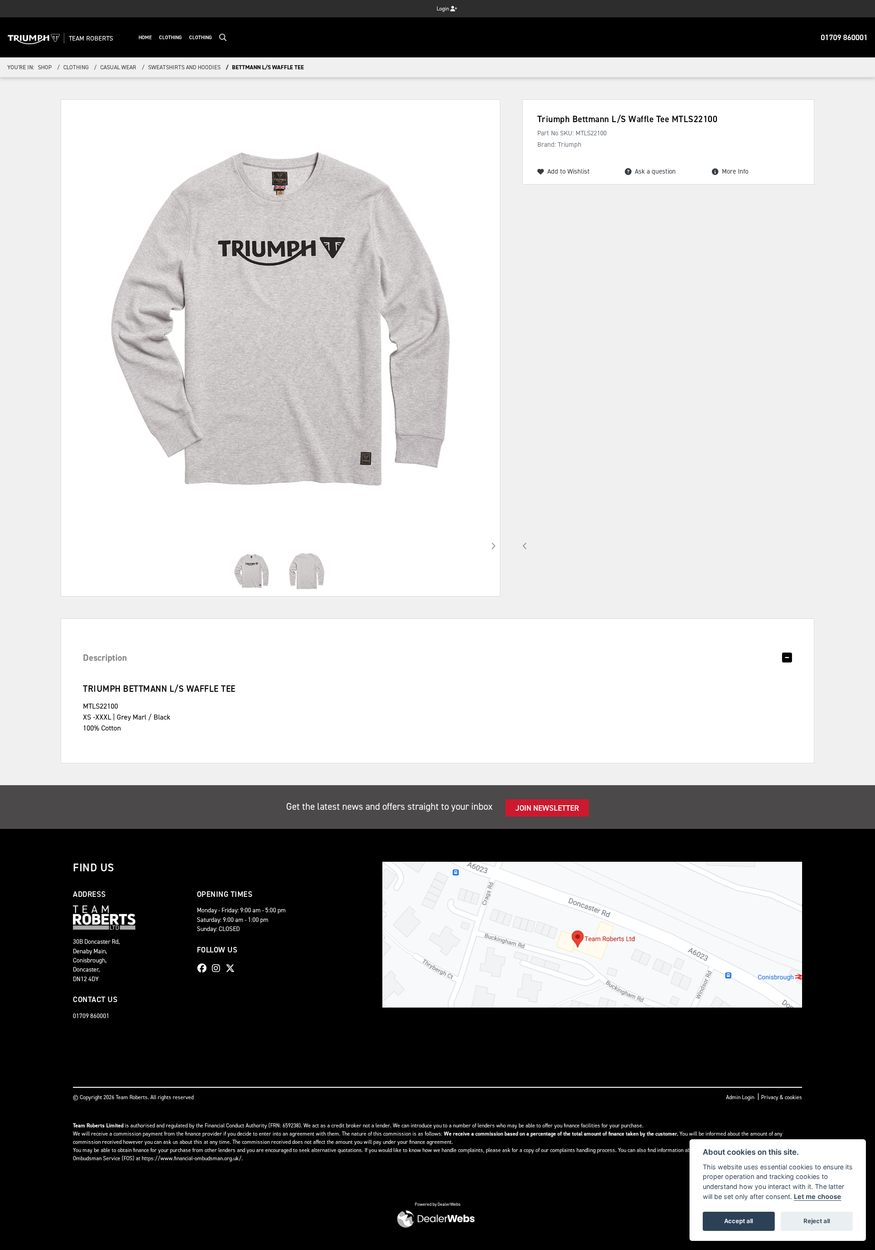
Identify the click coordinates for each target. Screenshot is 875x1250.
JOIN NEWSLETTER (547, 808)
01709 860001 (844, 37)
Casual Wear (118, 67)
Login (443, 8)
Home (145, 37)
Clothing (170, 37)
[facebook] (204, 968)
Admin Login (740, 1097)
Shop (45, 67)
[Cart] (423, 5)
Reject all (816, 1220)
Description (105, 658)
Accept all (738, 1220)
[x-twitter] (232, 968)
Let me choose (817, 1196)
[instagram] (218, 968)
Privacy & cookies (781, 1097)
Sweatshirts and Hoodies (184, 67)
